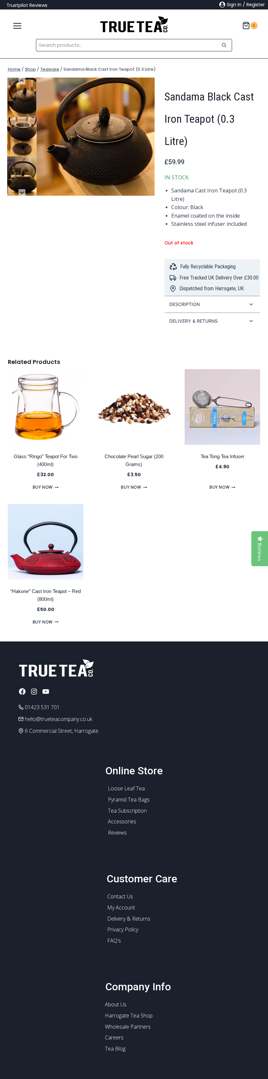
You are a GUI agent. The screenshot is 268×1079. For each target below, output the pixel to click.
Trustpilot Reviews (27, 5)
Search (226, 45)
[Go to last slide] (22, 81)
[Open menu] (15, 24)
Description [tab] (184, 304)
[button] (22, 97)
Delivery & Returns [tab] (193, 321)
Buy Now (43, 487)
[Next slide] (22, 192)
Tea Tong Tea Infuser (222, 456)
